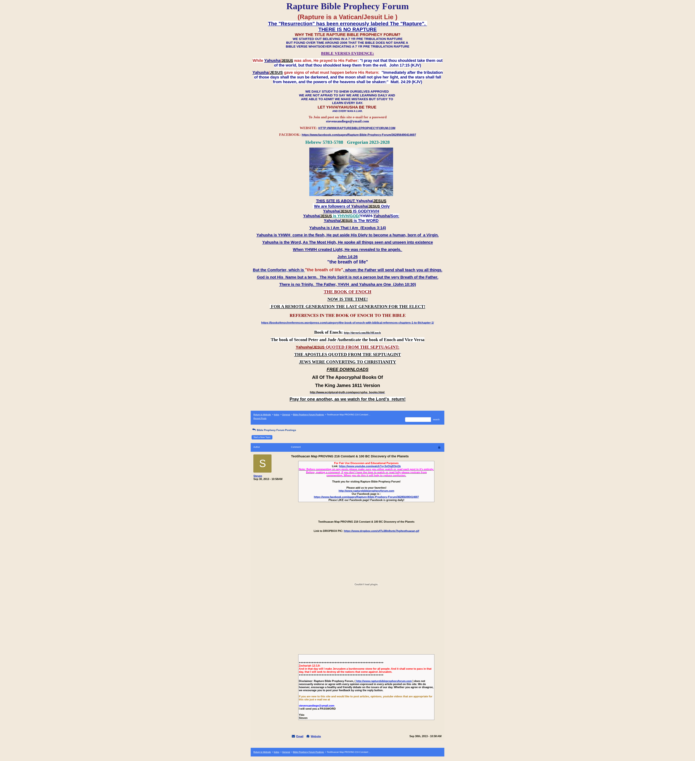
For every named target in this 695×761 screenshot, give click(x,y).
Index (276, 414)
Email (299, 736)
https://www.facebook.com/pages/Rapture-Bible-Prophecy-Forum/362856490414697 (366, 496)
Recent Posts (259, 418)
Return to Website (262, 414)
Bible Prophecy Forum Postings (308, 414)
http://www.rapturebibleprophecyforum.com (366, 490)
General (286, 414)
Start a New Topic (262, 437)
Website (316, 736)
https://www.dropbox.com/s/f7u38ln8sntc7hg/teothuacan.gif (381, 530)
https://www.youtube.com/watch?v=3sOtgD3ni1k (370, 466)
